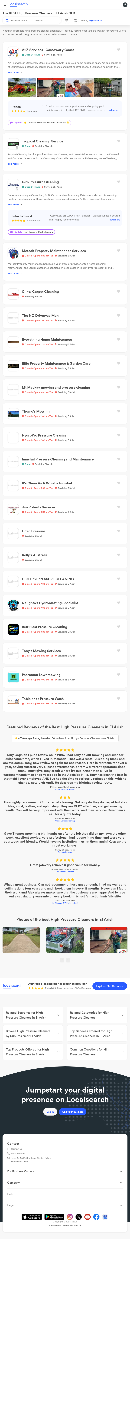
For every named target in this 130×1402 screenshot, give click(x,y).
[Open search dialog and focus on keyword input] (6, 20)
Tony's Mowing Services (65, 789)
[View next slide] (68, 960)
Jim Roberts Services (65, 871)
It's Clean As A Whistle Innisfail (65, 903)
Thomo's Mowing (65, 852)
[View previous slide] (62, 960)
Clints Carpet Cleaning (65, 821)
